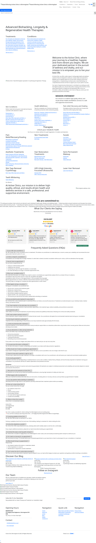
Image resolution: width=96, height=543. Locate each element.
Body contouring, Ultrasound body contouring (17, 163)
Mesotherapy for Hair (39, 156)
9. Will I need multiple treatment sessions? (17, 314)
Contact (74, 7)
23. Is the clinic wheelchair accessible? (16, 424)
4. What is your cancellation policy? (15, 273)
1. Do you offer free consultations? (15, 250)
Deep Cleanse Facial (68, 145)
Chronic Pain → (67, 120)
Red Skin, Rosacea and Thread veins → (15, 119)
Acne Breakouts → (10, 115)
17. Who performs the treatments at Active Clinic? (18, 370)
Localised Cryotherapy (11, 141)
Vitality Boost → (38, 123)
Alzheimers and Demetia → (41, 114)
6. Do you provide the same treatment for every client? (20, 299)
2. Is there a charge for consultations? (16, 256)
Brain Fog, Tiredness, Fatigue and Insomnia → (45, 112)
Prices (76, 4)
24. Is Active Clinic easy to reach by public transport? (19, 432)
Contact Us (45, 518)
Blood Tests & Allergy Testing (77, 2)
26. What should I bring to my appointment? (17, 441)
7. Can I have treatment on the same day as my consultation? (21, 305)
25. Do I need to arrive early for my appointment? (18, 436)
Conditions (62, 4)
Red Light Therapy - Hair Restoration (43, 159)
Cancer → (65, 125)
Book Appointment (5, 10)
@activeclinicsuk (48, 473)
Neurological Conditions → (41, 115)
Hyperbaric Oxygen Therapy (13, 142)
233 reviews (50, 223)
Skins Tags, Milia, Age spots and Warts (15, 173)
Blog (60, 7)
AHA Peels (36, 139)
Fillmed (7, 162)
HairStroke (66, 156)
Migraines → (37, 117)
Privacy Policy (78, 511)
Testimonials (82, 4)
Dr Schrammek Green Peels (41, 137)
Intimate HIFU (37, 173)
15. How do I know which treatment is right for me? (19, 353)
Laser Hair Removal (68, 170)
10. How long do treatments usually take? (16, 319)
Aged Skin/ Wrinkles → (11, 122)
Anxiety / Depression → (40, 125)
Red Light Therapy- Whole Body (13, 144)
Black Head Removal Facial (69, 143)
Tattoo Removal (67, 159)
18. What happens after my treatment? (16, 375)
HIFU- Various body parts (40, 174)
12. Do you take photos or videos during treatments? (19, 329)
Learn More (9, 483)
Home (60, 2)
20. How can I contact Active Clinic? (15, 384)
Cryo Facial (65, 137)
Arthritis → (65, 122)
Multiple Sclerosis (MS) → (69, 117)
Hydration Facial (67, 139)
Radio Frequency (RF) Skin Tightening (15, 154)
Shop (78, 7)
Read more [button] (10, 242)
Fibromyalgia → (67, 118)
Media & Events (67, 7)
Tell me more (9, 52)
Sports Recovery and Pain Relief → (71, 112)
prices (43, 514)
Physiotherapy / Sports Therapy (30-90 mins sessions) (19, 146)
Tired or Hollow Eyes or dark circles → (15, 121)
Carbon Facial (66, 140)
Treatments (70, 4)
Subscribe (87, 498)
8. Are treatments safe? (12, 310)
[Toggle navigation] (94, 4)
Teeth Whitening (10, 179)
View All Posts (86, 456)
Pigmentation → (10, 113)
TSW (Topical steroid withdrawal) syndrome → (17, 124)
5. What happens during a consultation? (16, 284)
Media (43, 517)
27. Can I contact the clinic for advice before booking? (19, 451)
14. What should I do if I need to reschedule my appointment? (21, 349)
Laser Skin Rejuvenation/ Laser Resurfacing (16, 156)
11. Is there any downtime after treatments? (17, 323)
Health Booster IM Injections (13, 147)
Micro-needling (9, 165)
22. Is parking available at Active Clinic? (16, 416)
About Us (66, 2)
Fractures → (66, 115)
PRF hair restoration (39, 158)
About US (44, 512)
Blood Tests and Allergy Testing (66, 511)
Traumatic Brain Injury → (40, 122)
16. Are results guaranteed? (13, 358)
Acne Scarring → (10, 116)
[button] (89, 236)
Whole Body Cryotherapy (12, 139)
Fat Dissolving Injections (12, 160)
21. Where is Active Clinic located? (15, 399)
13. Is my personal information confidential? (17, 344)
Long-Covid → (37, 118)
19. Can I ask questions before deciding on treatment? (20, 379)
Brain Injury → (66, 123)
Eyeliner (65, 158)
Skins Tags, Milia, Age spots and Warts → (16, 118)
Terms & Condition (79, 512)
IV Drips (8, 149)
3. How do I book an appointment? (15, 261)
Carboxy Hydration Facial (69, 142)
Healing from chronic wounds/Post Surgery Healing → (76, 114)
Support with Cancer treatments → (43, 120)
